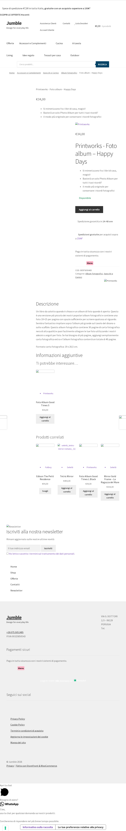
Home (12, 72)
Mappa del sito (18, 742)
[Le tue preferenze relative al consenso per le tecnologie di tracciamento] (5, 828)
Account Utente (46, 30)
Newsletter (16, 590)
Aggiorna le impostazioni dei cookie (29, 736)
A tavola (76, 43)
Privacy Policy (17, 718)
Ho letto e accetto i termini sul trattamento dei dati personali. (42, 553)
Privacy (10, 765)
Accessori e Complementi (32, 43)
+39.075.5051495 (15, 632)
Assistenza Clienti (47, 23)
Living (9, 55)
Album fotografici (69, 72)
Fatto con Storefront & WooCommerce (36, 765)
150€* (80, 238)
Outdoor (74, 55)
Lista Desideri (81, 23)
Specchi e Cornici (51, 72)
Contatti (66, 23)
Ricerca (102, 64)
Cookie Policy (17, 724)
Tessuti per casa (52, 55)
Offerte (10, 43)
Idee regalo (28, 55)
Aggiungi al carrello (89, 209)
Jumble (14, 23)
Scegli (45, 491)
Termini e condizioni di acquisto (26, 730)
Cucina (59, 43)
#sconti (25, 14)
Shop (13, 572)
